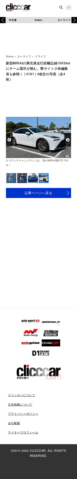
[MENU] (69, 7)
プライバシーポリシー (23, 414)
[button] (74, 20)
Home (38, 20)
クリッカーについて (21, 395)
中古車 (13, 20)
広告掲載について (20, 404)
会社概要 (14, 423)
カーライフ (64, 20)
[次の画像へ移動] (67, 140)
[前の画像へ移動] (9, 140)
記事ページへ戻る (38, 192)
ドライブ (40, 56)
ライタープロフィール (23, 432)
